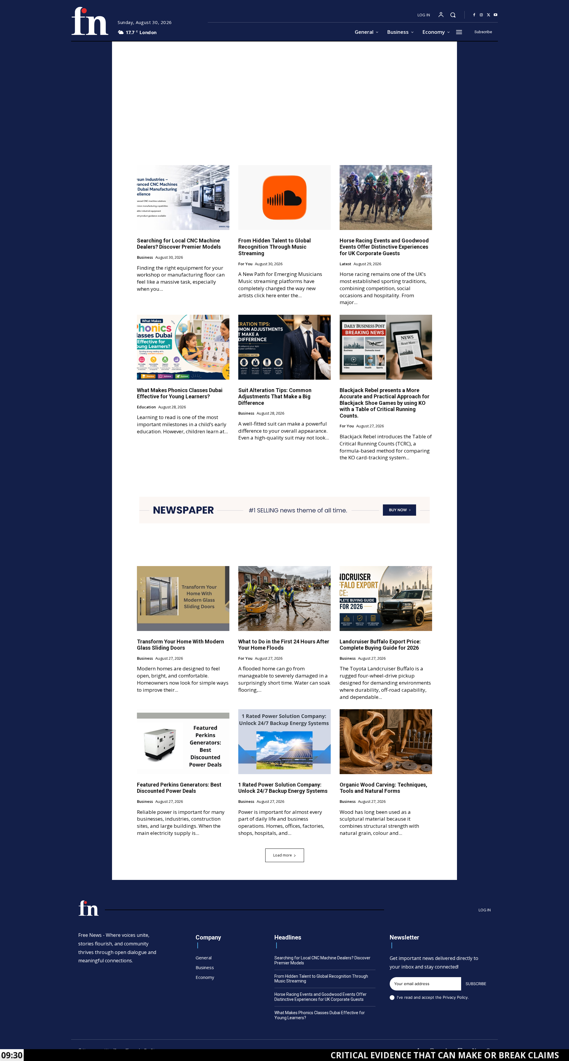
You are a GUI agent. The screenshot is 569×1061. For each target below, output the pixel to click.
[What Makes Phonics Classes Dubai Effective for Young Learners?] (183, 347)
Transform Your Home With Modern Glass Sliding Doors (180, 644)
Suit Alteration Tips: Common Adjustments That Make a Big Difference (274, 396)
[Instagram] (481, 15)
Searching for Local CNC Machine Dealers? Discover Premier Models (179, 243)
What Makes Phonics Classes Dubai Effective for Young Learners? (180, 393)
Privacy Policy (455, 997)
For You (245, 264)
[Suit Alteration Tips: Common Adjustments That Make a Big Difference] (284, 347)
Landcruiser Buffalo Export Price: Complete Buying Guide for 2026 (380, 644)
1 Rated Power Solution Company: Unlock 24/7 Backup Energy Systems (282, 788)
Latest (345, 264)
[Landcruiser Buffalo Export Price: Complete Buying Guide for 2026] (386, 598)
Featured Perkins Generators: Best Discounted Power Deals (179, 788)
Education (146, 407)
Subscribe (476, 983)
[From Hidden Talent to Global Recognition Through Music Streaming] (284, 197)
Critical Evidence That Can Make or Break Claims (395, 1055)
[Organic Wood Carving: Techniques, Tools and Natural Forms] (386, 741)
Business (145, 257)
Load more (282, 855)
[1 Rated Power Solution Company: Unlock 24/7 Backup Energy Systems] (284, 741)
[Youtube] (495, 15)
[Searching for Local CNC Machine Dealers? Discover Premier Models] (183, 197)
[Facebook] (474, 15)
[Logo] (90, 21)
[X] (488, 15)
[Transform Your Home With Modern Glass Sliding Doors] (183, 598)
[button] (453, 15)
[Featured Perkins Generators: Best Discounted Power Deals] (183, 741)
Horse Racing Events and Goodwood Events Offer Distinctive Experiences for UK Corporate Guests (384, 246)
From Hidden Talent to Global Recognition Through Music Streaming (274, 246)
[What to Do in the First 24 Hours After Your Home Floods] (284, 598)
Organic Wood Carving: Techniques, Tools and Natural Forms (383, 788)
